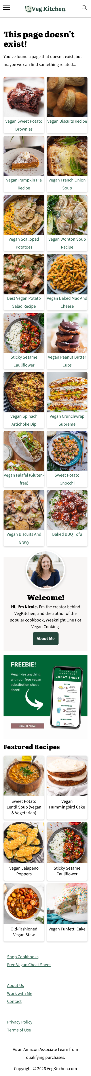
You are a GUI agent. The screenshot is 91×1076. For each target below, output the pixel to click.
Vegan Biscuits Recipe (67, 121)
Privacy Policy (19, 1022)
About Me (46, 639)
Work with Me (19, 993)
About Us (15, 985)
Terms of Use (19, 1030)
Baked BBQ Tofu (67, 534)
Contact (14, 1001)
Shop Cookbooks (22, 957)
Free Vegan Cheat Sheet (29, 965)
